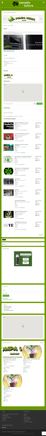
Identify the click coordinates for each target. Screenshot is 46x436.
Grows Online (26, 420)
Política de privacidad (16, 433)
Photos (6, 70)
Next (41, 19)
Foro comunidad (27, 417)
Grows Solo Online (7, 306)
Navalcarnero (21, 9)
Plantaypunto (7, 388)
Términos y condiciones (29, 433)
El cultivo (4, 418)
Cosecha (4, 420)
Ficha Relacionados (10, 119)
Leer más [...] (24, 129)
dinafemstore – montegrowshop (22, 168)
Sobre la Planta (5, 415)
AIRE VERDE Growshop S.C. (21, 222)
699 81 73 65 (11, 58)
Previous (4, 19)
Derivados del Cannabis (8, 310)
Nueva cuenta (5, 298)
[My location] (35, 103)
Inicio (2, 9)
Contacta (22, 433)
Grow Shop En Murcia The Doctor (22, 133)
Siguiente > (41, 234)
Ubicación (7, 81)
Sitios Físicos (6, 9)
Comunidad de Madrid (15, 9)
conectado (10, 116)
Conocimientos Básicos (6, 417)
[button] (23, 91)
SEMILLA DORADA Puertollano (21, 122)
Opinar (38, 125)
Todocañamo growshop (20, 200)
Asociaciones (6, 309)
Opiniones (7, 108)
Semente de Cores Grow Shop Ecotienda (21, 145)
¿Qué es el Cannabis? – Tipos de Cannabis (10, 414)
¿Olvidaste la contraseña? (7, 299)
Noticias (25, 414)
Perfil (5, 28)
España (10, 9)
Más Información (9, 51)
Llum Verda (17, 179)
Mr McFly (17, 189)
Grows (25, 9)
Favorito (38, 127)
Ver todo (41, 342)
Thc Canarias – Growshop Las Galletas (23, 156)
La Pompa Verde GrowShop (10, 358)
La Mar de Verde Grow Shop (21, 211)
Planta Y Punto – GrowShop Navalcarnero (32, 358)
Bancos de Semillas (7, 307)
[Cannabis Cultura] (23, 6)
